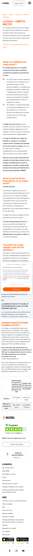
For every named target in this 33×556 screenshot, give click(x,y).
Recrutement (6, 480)
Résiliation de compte (9, 528)
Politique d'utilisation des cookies (12, 487)
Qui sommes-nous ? (8, 468)
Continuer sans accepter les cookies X (16, 264)
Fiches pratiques (7, 504)
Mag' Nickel (6, 471)
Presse (4, 477)
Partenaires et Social (8, 474)
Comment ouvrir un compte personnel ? (14, 501)
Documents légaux (8, 516)
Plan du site (6, 535)
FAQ (3, 507)
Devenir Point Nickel (16, 444)
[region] (16, 278)
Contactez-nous (7, 510)
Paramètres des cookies (10, 483)
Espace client (19, 3)
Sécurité (4, 525)
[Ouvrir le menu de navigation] (29, 3)
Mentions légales (7, 513)
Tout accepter (16, 289)
